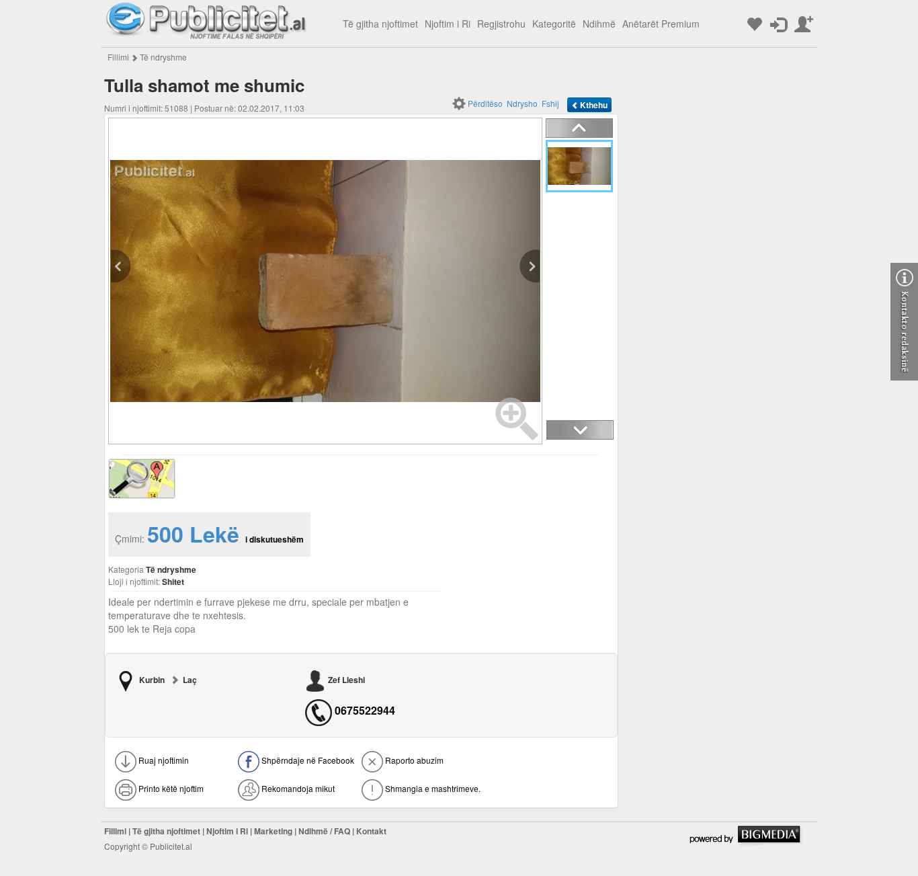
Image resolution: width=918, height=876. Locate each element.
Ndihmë (599, 23)
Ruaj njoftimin (162, 760)
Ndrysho (522, 103)
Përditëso (485, 103)
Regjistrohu (501, 23)
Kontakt (371, 831)
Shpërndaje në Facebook (306, 760)
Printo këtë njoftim (170, 788)
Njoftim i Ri (447, 23)
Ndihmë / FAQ (324, 831)
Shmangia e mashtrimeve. (432, 788)
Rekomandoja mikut (297, 788)
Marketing (273, 831)
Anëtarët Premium (661, 23)
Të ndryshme (163, 57)
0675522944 (365, 710)
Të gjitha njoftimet (380, 23)
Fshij (550, 103)
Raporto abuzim (413, 760)
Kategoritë (554, 23)
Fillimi (118, 57)
